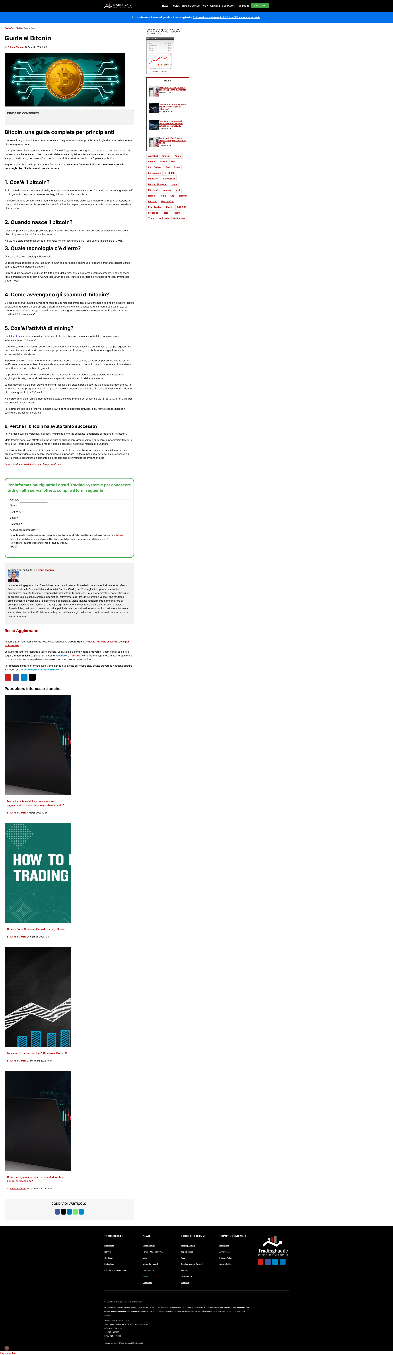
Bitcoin (152, 161)
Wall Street (179, 218)
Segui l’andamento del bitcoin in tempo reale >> (33, 464)
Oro (172, 195)
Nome (14, 505)
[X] (63, 1211)
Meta (174, 184)
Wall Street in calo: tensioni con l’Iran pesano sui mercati (172, 88)
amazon (166, 156)
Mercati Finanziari (157, 184)
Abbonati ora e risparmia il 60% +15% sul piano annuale (226, 17)
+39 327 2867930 (111, 1332)
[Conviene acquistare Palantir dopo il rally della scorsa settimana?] (154, 112)
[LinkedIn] (69, 1211)
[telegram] (24, 677)
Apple (178, 156)
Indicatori (153, 178)
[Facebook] (57, 1211)
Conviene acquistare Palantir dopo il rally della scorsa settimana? (172, 106)
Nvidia (163, 195)
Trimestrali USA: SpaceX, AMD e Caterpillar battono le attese (172, 140)
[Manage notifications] (6, 1348)
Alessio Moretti (18, 812)
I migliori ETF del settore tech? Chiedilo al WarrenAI (37, 1053)
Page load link (8, 1353)
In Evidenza (168, 178)
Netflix (151, 195)
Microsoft (153, 190)
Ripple (169, 207)
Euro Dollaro (154, 167)
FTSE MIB (170, 173)
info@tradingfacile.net (113, 1328)
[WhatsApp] (75, 1211)
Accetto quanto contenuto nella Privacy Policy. (40, 542)
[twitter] (32, 677)
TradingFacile (10, 28)
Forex (177, 167)
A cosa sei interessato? (24, 529)
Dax (173, 161)
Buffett (163, 161)
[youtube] (8, 677)
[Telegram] (81, 1211)
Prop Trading (155, 207)
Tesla (165, 212)
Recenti (167, 80)
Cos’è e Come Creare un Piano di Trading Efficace (36, 929)
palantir (183, 195)
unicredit (164, 218)
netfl (177, 190)
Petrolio (152, 201)
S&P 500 (182, 207)
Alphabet (153, 156)
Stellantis (153, 212)
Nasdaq (167, 190)
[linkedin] (283, 1262)
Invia (13, 547)
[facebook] (16, 677)
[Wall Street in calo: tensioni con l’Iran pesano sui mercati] (154, 96)
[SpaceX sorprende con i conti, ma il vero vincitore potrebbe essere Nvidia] (154, 129)
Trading (176, 212)
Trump (151, 218)
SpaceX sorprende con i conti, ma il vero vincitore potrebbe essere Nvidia (171, 123)
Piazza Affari (167, 201)
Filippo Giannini (16, 47)
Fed (168, 167)
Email (14, 517)
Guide (19, 28)
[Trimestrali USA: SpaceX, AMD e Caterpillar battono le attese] (154, 146)
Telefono (16, 523)
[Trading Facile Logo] (118, 3)
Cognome (16, 511)
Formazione (154, 173)
